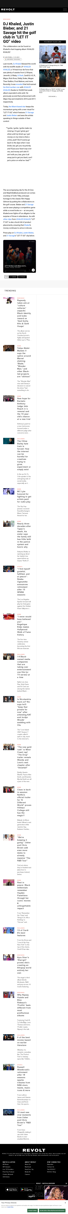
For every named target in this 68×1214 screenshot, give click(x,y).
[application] (51, 1194)
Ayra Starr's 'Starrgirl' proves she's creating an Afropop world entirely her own (24, 965)
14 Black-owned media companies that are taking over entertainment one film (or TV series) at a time (24, 667)
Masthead (28, 1167)
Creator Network (8, 1174)
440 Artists (6, 1177)
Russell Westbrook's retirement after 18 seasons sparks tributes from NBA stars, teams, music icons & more (23, 1079)
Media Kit (28, 1172)
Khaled (27, 225)
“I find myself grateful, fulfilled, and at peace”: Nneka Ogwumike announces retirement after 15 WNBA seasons (23, 582)
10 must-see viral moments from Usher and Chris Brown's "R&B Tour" (24, 1118)
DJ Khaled (17, 64)
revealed (19, 84)
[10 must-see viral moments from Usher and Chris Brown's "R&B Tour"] (8, 1112)
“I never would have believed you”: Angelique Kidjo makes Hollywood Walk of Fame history (24, 625)
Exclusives (21, 439)
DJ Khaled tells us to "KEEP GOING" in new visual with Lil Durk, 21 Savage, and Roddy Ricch (52, 90)
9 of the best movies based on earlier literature (24, 1041)
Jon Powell (9, 57)
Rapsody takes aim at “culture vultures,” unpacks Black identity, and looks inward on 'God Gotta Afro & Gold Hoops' (24, 313)
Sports (19, 566)
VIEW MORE (52, 96)
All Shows (6, 1164)
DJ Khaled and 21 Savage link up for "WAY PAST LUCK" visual (51, 66)
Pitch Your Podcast (8, 1172)
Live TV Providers (8, 1169)
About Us (28, 1164)
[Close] (65, 1203)
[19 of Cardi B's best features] (8, 930)
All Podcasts (6, 1167)
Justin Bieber (12, 115)
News (19, 346)
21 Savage (29, 112)
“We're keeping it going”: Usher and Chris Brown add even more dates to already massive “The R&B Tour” (24, 849)
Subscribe (50, 1164)
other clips (7, 219)
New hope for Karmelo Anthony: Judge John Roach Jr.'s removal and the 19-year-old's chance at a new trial (23, 408)
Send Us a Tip (29, 1169)
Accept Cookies (32, 1210)
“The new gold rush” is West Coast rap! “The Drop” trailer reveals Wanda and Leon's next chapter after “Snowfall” (24, 757)
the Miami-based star (17, 107)
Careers (27, 1174)
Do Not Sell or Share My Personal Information (52, 1210)
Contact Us (50, 1167)
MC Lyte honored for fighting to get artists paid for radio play (24, 496)
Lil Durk (20, 75)
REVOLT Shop (51, 1172)
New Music (6, 19)
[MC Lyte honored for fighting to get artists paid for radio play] (8, 491)
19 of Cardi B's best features (22, 933)
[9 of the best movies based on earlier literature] (8, 1037)
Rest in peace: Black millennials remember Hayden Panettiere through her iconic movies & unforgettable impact (24, 895)
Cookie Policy (10, 1207)
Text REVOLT (51, 1169)
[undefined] (52, 54)
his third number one (11, 87)
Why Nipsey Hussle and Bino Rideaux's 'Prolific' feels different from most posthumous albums (24, 1005)
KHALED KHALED (23, 219)
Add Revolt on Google (13, 59)
